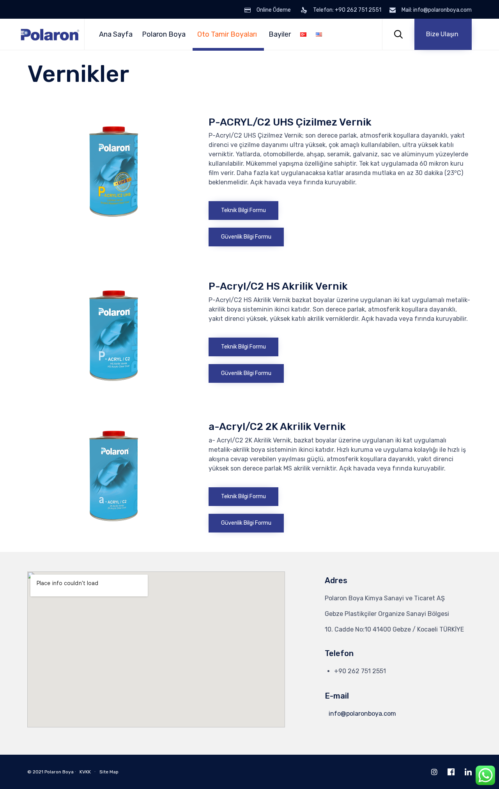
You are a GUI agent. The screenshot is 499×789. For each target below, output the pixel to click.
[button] (443, 34)
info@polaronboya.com (362, 713)
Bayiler (280, 34)
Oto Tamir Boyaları (227, 34)
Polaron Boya (164, 34)
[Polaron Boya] (50, 34)
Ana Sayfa (116, 34)
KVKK (85, 772)
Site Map (109, 772)
